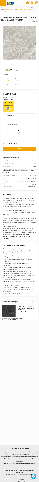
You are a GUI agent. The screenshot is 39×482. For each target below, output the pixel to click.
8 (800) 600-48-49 (19, 477)
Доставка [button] (6, 194)
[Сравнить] (37, 21)
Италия (6, 74)
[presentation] (33, 302)
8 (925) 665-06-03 (11, 474)
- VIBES (17, 80)
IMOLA (16, 70)
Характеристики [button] (9, 157)
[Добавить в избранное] (34, 21)
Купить (19, 148)
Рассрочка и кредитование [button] (14, 245)
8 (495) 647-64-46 (19, 479)
